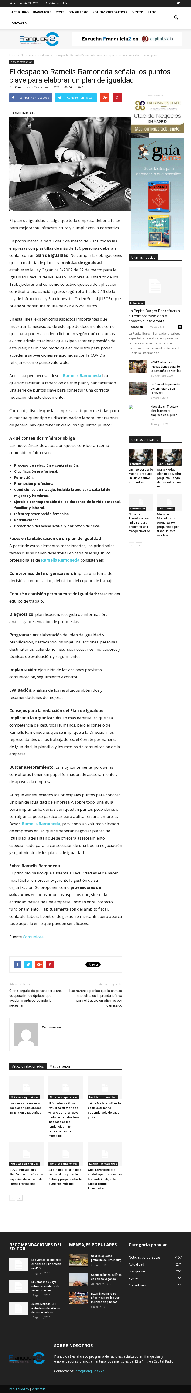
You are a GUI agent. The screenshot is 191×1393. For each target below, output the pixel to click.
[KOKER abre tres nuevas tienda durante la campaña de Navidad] (138, 366)
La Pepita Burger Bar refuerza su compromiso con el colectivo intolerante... (154, 315)
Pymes (59, 12)
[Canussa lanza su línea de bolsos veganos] (78, 1279)
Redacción (136, 326)
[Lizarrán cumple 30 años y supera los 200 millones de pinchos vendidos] (78, 1298)
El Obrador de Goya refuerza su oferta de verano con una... (45, 1286)
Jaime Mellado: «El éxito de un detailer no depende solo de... (45, 1308)
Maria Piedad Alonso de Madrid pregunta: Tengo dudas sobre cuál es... (169, 478)
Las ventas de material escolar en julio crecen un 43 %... (46, 1264)
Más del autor (59, 1066)
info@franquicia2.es (90, 1371)
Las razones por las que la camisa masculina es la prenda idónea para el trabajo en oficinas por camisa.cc (95, 998)
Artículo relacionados (28, 1066)
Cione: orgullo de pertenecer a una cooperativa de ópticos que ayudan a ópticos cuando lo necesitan (35, 998)
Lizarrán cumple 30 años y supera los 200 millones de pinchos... (105, 1298)
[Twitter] (178, 3)
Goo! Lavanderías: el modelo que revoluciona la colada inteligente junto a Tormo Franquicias (105, 1179)
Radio (152, 12)
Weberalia (38, 1389)
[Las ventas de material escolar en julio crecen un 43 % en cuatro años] (26, 1087)
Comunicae (22, 87)
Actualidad (20, 12)
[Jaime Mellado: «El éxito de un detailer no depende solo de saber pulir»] (105, 1087)
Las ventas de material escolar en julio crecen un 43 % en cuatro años (25, 1108)
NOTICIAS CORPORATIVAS (109, 12)
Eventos (137, 12)
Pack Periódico (19, 1389)
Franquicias (42, 12)
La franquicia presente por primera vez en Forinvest (165, 389)
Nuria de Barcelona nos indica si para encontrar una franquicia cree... (141, 522)
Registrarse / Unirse (58, 3)
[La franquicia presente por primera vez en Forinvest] (138, 388)
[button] (176, 17)
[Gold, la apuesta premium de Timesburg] (78, 1260)
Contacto (19, 23)
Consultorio (78, 12)
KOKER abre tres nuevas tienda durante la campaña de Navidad (166, 366)
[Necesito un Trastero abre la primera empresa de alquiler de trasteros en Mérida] (138, 411)
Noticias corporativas (21, 62)
